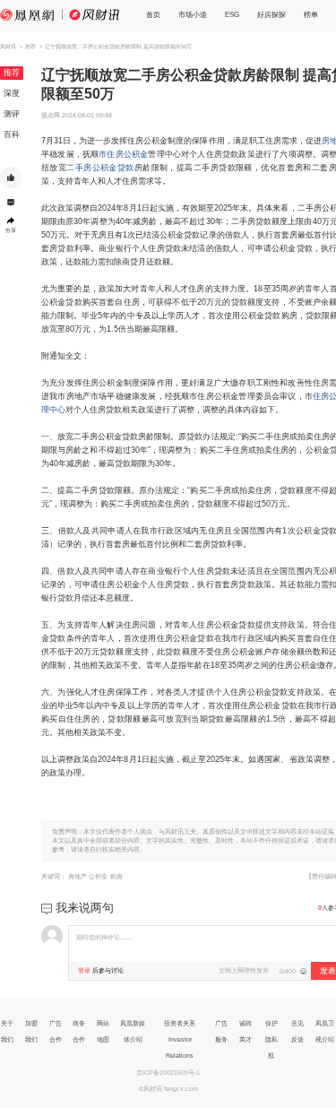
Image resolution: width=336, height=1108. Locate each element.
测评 (12, 113)
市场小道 (192, 15)
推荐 (12, 72)
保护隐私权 (271, 1039)
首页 (153, 15)
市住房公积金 (123, 154)
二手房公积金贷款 (100, 167)
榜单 (311, 15)
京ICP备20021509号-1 (168, 1072)
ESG (232, 15)
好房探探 (271, 15)
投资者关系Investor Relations (179, 1039)
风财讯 (8, 46)
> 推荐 (28, 46)
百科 (12, 134)
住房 (321, 396)
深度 (12, 93)
